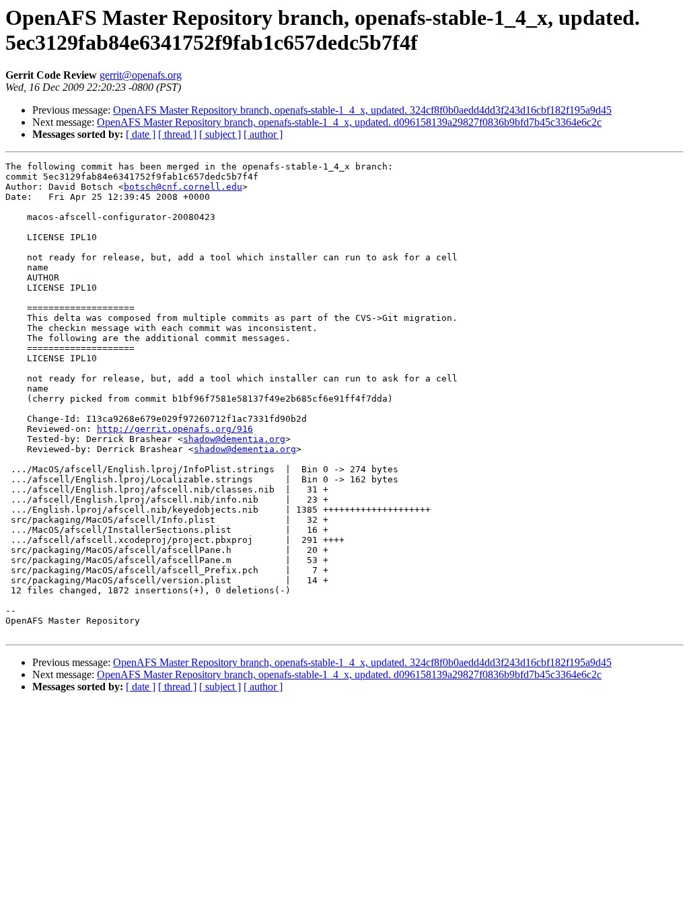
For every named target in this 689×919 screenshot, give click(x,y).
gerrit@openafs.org (141, 75)
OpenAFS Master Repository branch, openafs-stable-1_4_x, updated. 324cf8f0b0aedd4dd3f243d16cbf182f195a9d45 (362, 110)
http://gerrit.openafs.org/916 (175, 429)
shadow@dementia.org (234, 439)
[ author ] (263, 134)
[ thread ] (177, 134)
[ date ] (140, 134)
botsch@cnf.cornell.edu (183, 187)
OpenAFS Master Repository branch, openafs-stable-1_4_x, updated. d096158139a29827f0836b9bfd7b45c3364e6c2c (349, 122)
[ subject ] (220, 134)
